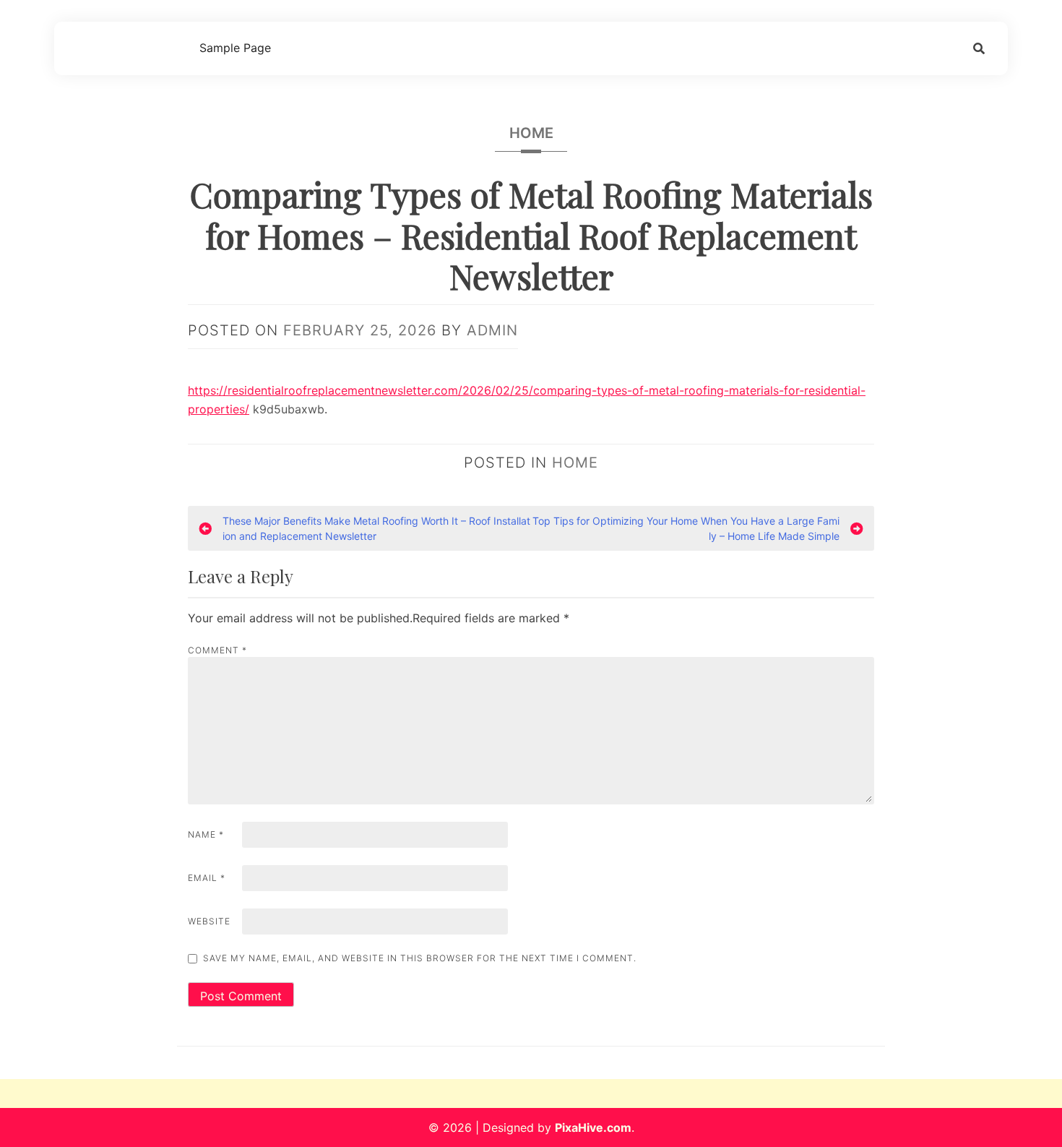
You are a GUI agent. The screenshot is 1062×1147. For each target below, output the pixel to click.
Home (531, 133)
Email (206, 877)
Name (206, 834)
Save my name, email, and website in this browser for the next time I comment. (419, 958)
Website (209, 921)
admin (492, 330)
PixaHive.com (593, 1127)
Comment (217, 650)
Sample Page (235, 47)
